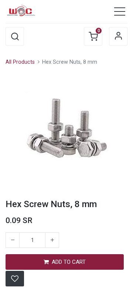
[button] (15, 36)
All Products (20, 62)
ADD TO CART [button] (69, 262)
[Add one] (52, 240)
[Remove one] (12, 240)
